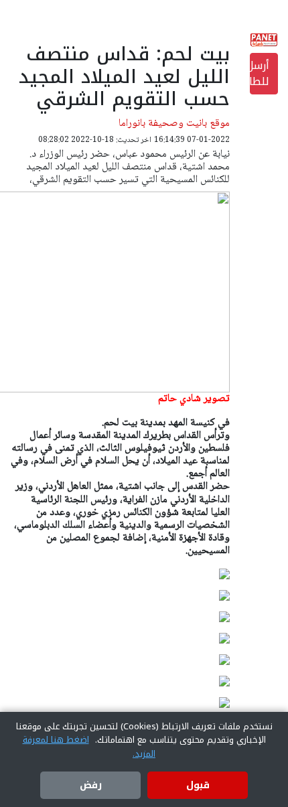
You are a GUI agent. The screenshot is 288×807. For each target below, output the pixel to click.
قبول (198, 785)
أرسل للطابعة (259, 73)
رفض (91, 785)
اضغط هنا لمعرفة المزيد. (89, 746)
